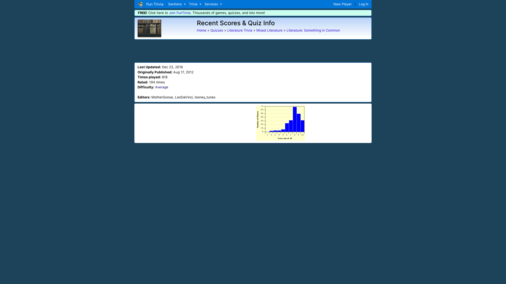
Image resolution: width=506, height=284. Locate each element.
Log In (363, 4)
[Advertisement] (253, 50)
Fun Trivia (153, 4)
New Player (342, 4)
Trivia (193, 4)
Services (212, 4)
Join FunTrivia (180, 13)
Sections (175, 4)
